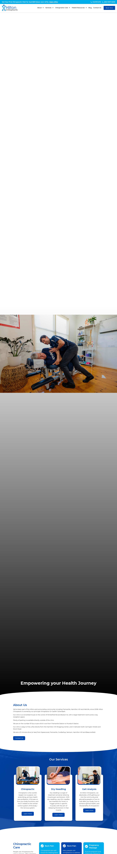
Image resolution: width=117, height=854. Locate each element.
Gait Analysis (89, 789)
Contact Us (97, 8)
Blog (90, 8)
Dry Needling (58, 789)
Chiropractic (27, 789)
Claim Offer (53, 2)
